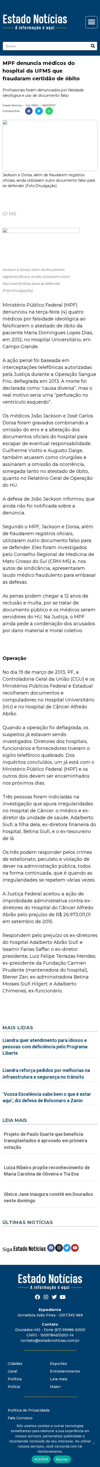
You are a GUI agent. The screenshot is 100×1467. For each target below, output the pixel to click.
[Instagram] (59, 1248)
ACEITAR (41, 1459)
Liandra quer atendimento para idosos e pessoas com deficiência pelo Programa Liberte (45, 1047)
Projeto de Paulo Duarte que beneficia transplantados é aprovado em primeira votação (45, 1140)
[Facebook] (51, 1248)
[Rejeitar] (93, 1443)
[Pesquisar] (92, 46)
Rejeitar (62, 1459)
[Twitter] (67, 1248)
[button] (91, 22)
